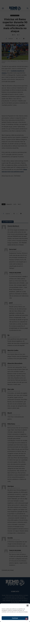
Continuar (15, 618)
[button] (27, 605)
